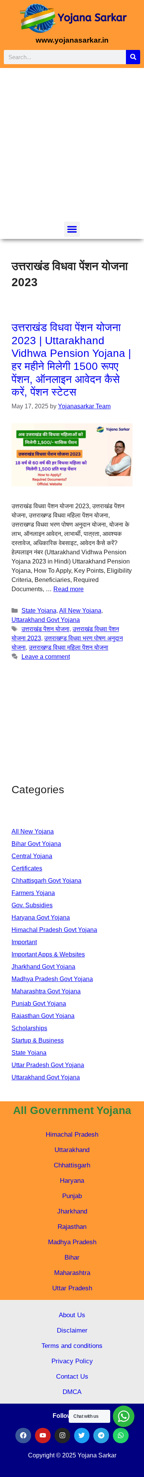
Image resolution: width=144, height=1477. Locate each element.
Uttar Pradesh (72, 1288)
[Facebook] (23, 1436)
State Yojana (39, 610)
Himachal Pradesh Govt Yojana (54, 930)
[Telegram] (101, 1436)
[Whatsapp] (121, 1436)
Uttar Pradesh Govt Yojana (48, 1065)
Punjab (72, 1196)
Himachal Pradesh (72, 1134)
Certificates (27, 868)
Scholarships (29, 1028)
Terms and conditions (72, 1345)
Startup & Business (38, 1040)
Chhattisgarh (72, 1165)
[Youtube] (43, 1436)
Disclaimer (72, 1330)
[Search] (133, 57)
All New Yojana (80, 610)
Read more (68, 589)
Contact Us (72, 1376)
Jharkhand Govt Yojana (43, 966)
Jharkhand (72, 1211)
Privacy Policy (72, 1361)
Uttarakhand (72, 1150)
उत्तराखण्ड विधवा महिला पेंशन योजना (68, 647)
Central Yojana (32, 856)
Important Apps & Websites (48, 954)
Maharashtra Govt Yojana (46, 991)
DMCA (72, 1392)
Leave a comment (46, 656)
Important (24, 942)
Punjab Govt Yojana (39, 1003)
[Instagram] (62, 1436)
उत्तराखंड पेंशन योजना (46, 629)
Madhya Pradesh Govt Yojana (52, 979)
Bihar (72, 1257)
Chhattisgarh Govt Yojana (46, 880)
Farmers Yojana (33, 893)
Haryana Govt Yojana (41, 917)
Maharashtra (72, 1272)
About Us (72, 1315)
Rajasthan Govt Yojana (43, 1016)
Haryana (72, 1180)
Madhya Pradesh (72, 1242)
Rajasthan (72, 1226)
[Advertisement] (72, 146)
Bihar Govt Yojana (36, 843)
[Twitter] (82, 1436)
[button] (72, 229)
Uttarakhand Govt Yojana (46, 620)
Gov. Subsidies (32, 905)
